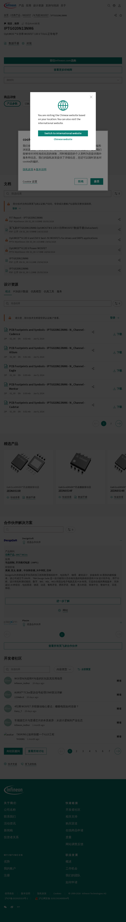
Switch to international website (62, 133)
